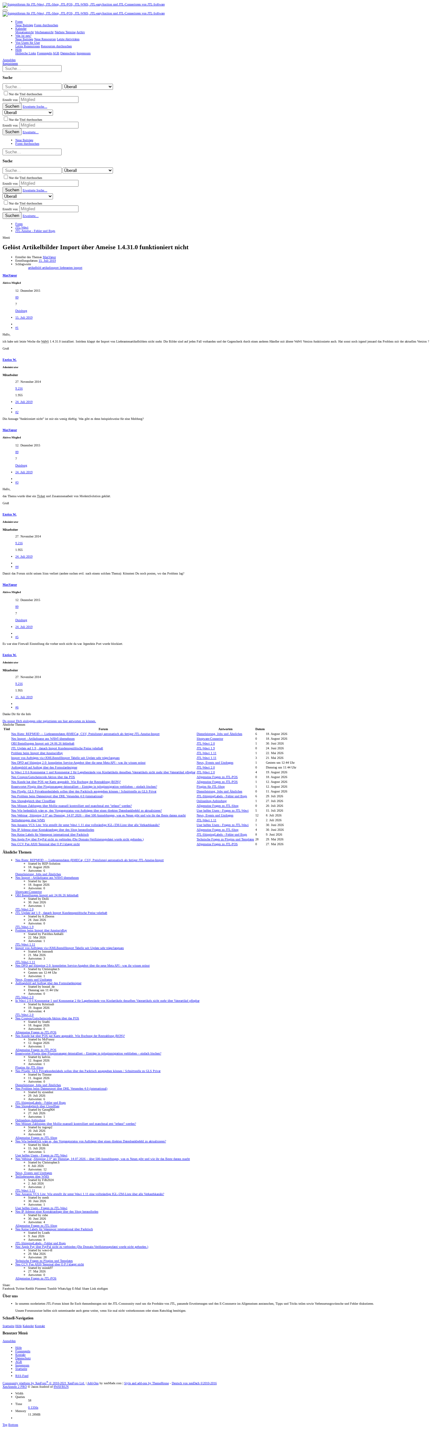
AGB (18, 1361)
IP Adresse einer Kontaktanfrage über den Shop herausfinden (52, 829)
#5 (17, 637)
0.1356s (33, 1407)
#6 (17, 707)
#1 (17, 327)
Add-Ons (93, 1383)
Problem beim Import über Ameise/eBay (37, 753)
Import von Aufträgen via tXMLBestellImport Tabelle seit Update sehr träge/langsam (65, 758)
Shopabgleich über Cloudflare (33, 801)
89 (17, 297)
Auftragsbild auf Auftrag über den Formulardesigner (44, 767)
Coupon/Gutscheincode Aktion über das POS (43, 777)
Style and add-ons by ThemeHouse (146, 1383)
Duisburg (21, 311)
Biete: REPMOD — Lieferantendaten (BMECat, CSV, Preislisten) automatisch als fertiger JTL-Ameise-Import (85, 734)
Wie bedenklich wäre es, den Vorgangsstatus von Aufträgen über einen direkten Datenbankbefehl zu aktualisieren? (86, 810)
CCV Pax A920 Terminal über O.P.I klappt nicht (45, 844)
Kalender (28, 1326)
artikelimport (51, 267)
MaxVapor (49, 257)
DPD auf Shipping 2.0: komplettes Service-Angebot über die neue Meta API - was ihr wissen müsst (78, 762)
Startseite (8, 1326)
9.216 (19, 388)
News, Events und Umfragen (215, 762)
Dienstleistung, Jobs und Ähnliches (219, 734)
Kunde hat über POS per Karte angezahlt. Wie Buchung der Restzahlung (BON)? (66, 782)
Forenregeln (22, 1351)
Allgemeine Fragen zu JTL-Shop (217, 805)
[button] (5, 11)
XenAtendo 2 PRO (15, 1386)
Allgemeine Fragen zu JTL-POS (217, 777)
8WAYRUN (61, 1386)
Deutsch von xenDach (194, 1383)
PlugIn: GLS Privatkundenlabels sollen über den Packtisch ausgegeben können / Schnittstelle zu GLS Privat (83, 791)
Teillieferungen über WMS (28, 820)
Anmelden (9, 1341)
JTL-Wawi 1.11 (206, 753)
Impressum (22, 1365)
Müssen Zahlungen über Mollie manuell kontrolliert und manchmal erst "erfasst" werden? (71, 805)
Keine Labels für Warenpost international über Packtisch (50, 834)
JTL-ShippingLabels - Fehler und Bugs (222, 796)
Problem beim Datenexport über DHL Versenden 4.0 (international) (57, 796)
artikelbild (35, 267)
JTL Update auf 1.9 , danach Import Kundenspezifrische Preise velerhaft (57, 748)
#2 (17, 412)
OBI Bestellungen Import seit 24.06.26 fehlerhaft (42, 743)
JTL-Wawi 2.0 (206, 743)
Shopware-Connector (210, 738)
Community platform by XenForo (44, 1383)
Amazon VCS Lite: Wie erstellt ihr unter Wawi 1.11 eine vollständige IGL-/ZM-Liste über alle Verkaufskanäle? (85, 825)
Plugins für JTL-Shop (211, 786)
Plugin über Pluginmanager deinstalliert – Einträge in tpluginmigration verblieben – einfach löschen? (84, 786)
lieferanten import (71, 267)
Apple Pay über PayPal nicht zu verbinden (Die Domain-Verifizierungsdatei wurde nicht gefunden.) (77, 839)
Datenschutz (23, 1358)
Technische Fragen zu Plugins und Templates (225, 839)
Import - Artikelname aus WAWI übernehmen (43, 738)
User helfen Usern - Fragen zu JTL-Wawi (223, 810)
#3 (17, 482)
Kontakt (40, 1326)
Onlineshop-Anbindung (212, 801)
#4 (17, 566)
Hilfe (18, 1326)
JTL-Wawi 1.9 (206, 748)
